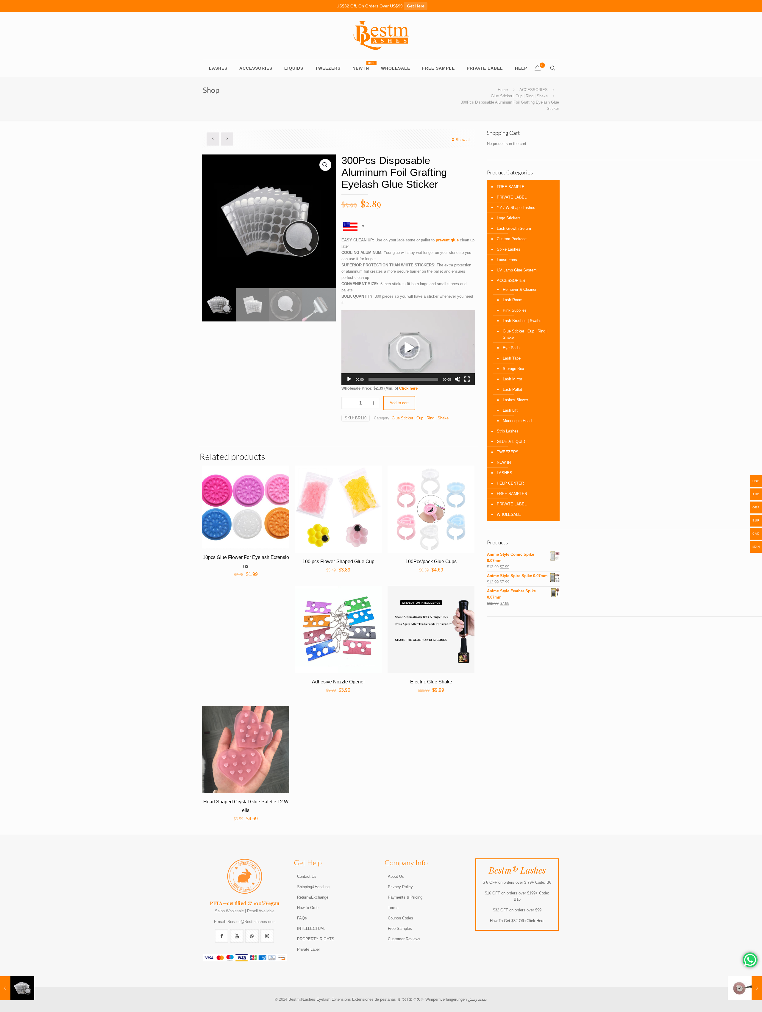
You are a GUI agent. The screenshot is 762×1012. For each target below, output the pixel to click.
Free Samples (400, 928)
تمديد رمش (477, 999)
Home (503, 90)
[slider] (403, 379)
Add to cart (399, 403)
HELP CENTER (510, 483)
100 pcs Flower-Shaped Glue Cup (338, 561)
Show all (463, 140)
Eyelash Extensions (333, 999)
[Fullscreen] (467, 379)
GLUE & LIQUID (511, 441)
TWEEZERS (508, 452)
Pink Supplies (515, 310)
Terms (393, 907)
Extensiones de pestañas (374, 999)
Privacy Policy (400, 887)
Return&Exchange (312, 897)
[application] (408, 347)
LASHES (504, 473)
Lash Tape (512, 358)
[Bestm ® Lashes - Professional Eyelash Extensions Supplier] (381, 35)
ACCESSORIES (533, 90)
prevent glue (447, 240)
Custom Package (512, 239)
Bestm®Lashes (302, 999)
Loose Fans (507, 259)
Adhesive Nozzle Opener (338, 681)
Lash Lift (510, 410)
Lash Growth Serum (514, 228)
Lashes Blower (515, 400)
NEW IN (504, 462)
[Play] (349, 379)
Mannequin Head (517, 420)
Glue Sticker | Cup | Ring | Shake (519, 96)
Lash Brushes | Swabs (522, 320)
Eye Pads (511, 348)
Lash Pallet (512, 389)
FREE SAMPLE (510, 187)
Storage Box (513, 368)
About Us (396, 876)
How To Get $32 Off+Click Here (517, 921)
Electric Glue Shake (431, 681)
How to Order (308, 907)
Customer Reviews (404, 939)
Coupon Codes (400, 918)
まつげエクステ (410, 999)
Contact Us (306, 876)
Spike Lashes (508, 249)
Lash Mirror (512, 379)
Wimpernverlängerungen (446, 999)
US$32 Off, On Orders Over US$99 (380, 6)
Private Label (308, 949)
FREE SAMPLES (512, 493)
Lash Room (512, 300)
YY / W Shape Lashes (516, 207)
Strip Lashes (508, 431)
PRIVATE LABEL (512, 197)
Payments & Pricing (405, 897)
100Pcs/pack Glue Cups (431, 561)
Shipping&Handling (313, 887)
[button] (408, 348)
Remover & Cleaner (519, 289)
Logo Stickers (509, 218)
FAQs (302, 918)
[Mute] (457, 379)
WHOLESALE (509, 514)
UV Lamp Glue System (517, 270)
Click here (409, 388)
